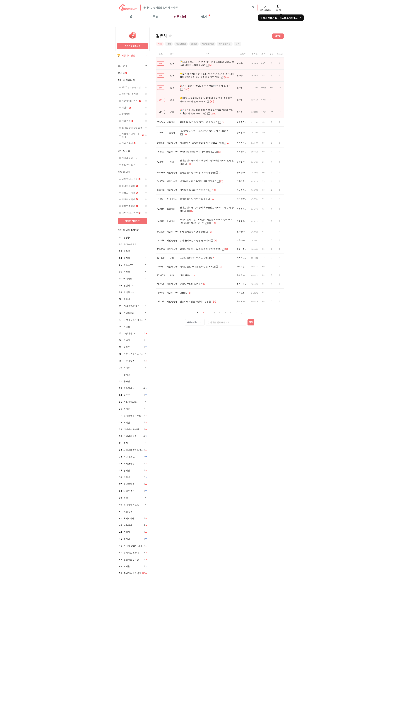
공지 (238, 44)
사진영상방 (181, 44)
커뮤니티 (180, 17)
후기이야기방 (225, 44)
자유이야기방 (208, 44)
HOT (169, 44)
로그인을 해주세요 (132, 46)
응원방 (194, 44)
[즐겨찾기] (170, 36)
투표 (155, 17)
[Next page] (241, 312)
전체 (160, 44)
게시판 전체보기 (132, 221)
